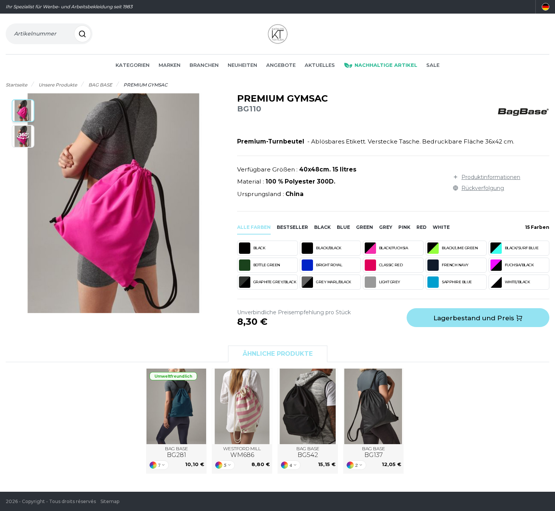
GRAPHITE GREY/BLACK (274, 281)
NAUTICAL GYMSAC (242, 406)
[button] (23, 110)
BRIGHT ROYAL (329, 264)
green (364, 227)
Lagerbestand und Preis (474, 318)
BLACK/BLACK (328, 247)
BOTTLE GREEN (266, 264)
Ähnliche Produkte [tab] (278, 353)
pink (404, 227)
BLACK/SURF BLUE (522, 247)
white (441, 227)
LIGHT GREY (389, 281)
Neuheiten (242, 65)
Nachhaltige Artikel (386, 65)
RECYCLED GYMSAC (176, 406)
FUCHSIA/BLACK (519, 264)
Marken (169, 65)
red (421, 227)
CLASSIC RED (391, 264)
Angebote (281, 65)
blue (343, 227)
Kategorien (133, 65)
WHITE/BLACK (517, 281)
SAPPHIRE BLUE (457, 281)
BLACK (259, 247)
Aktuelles (320, 65)
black (322, 227)
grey (385, 227)
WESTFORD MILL (242, 452)
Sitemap (109, 501)
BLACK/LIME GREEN (460, 247)
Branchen (204, 65)
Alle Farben (254, 227)
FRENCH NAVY (455, 264)
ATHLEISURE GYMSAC (308, 406)
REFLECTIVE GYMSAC (373, 406)
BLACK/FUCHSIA (393, 247)
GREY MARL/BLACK (333, 281)
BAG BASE (176, 452)
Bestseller (292, 227)
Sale (432, 65)
